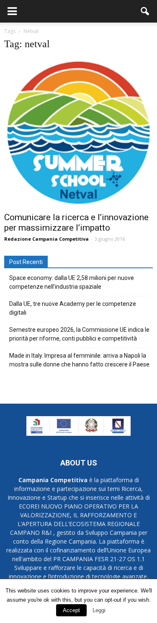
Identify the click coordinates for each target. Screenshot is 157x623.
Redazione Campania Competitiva (46, 239)
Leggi (99, 610)
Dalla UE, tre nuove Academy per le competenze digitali (72, 308)
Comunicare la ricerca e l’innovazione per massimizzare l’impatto (76, 222)
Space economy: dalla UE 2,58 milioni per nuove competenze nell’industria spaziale (71, 282)
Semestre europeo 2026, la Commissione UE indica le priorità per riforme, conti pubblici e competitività (79, 334)
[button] (145, 11)
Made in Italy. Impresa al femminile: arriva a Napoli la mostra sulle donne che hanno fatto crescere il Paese (79, 360)
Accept (71, 610)
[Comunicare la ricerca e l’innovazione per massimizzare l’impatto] (78, 132)
